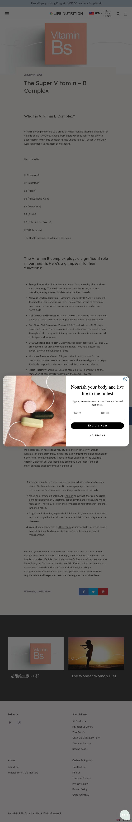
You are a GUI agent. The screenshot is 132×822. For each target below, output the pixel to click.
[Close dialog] (125, 379)
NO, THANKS (97, 435)
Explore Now (97, 425)
